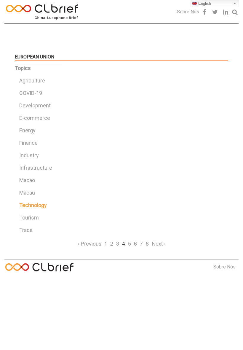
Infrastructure (35, 168)
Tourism (29, 217)
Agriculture (32, 80)
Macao (27, 180)
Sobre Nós (188, 12)
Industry (29, 155)
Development (35, 105)
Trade (26, 230)
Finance (28, 143)
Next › (159, 243)
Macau (27, 193)
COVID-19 (30, 93)
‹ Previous (89, 243)
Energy (27, 130)
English (204, 3)
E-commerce (34, 118)
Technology (33, 205)
